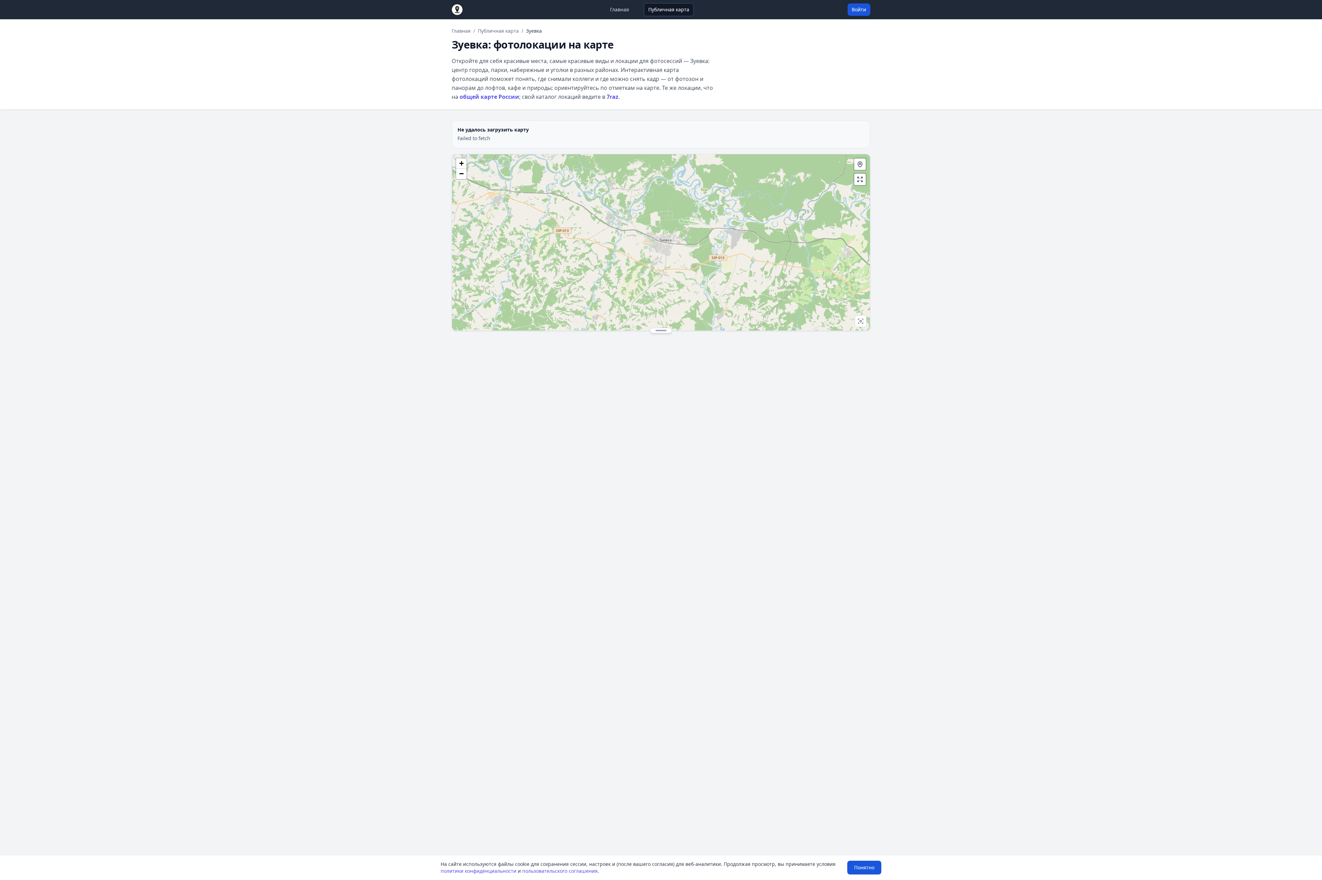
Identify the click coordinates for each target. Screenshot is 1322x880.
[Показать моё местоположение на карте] (860, 164)
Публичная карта (668, 9)
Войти (859, 9)
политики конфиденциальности (478, 871)
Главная (619, 9)
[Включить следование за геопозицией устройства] (861, 321)
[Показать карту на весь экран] (860, 179)
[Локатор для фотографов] (457, 9)
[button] (461, 163)
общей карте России (489, 97)
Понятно (864, 867)
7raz (612, 97)
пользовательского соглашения (560, 871)
